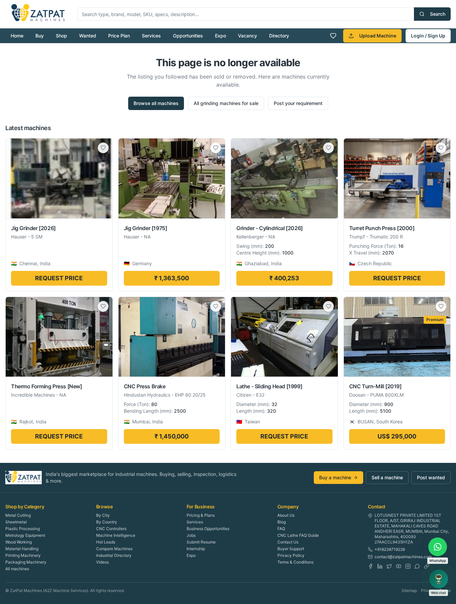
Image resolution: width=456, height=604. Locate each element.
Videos (102, 562)
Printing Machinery (23, 555)
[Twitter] (389, 566)
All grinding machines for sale (226, 103)
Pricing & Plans (201, 515)
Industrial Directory (114, 555)
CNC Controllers (111, 528)
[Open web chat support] (438, 579)
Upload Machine (377, 35)
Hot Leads (105, 541)
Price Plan (119, 35)
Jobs (191, 535)
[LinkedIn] (380, 566)
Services (151, 35)
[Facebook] (370, 566)
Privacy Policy (290, 555)
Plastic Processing (22, 528)
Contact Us (287, 541)
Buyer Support (290, 548)
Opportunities (188, 35)
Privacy (428, 590)
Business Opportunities (208, 528)
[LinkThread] (426, 566)
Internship (196, 548)
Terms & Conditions (295, 562)
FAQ (281, 528)
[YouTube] (398, 566)
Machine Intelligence (115, 535)
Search (437, 14)
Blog (281, 521)
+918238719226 (390, 549)
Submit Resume (201, 541)
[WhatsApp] (417, 566)
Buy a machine (335, 477)
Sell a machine (387, 477)
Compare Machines (114, 548)
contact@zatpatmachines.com (403, 556)
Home (17, 35)
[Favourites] (333, 36)
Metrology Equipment (25, 535)
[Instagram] (408, 566)
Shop (61, 35)
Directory (279, 35)
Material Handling (21, 548)
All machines (17, 568)
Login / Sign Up (428, 35)
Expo (220, 35)
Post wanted (431, 477)
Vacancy (247, 35)
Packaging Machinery (25, 562)
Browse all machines (156, 103)
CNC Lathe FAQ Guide (298, 535)
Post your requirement (298, 103)
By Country (106, 521)
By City (103, 515)
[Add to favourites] (103, 147)
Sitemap (409, 590)
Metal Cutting (18, 515)
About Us (285, 515)
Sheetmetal (16, 521)
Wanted (87, 35)
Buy (39, 35)
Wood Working (18, 541)
